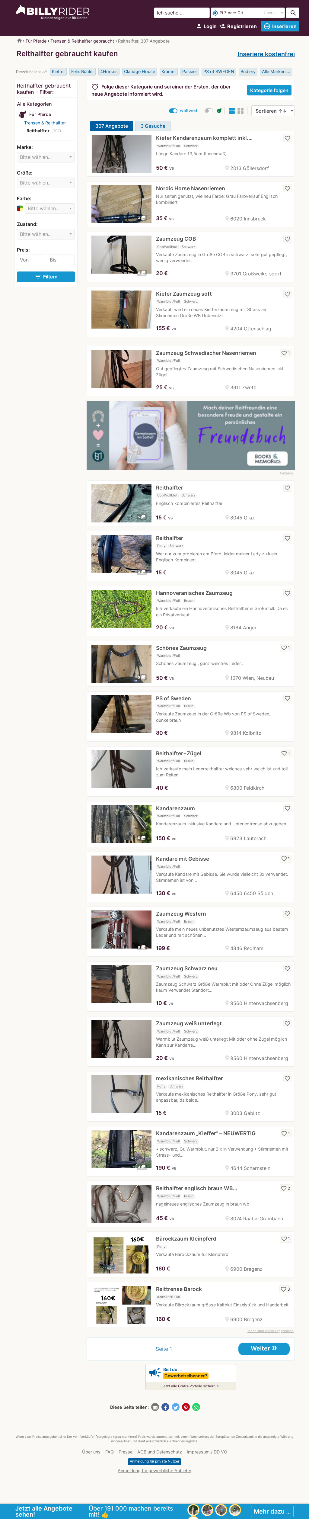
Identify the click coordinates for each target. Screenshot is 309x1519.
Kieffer (58, 71)
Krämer (168, 71)
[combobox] (46, 157)
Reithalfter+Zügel (178, 753)
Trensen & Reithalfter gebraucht (82, 40)
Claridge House (139, 71)
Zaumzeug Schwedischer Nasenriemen (206, 353)
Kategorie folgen (269, 90)
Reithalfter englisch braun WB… (196, 1188)
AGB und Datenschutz (159, 1451)
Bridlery (248, 71)
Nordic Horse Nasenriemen (190, 188)
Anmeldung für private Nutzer (154, 1461)
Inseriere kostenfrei (266, 54)
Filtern (46, 276)
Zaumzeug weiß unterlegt (189, 1023)
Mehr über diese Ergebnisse (270, 1331)
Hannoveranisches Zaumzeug (194, 593)
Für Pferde (36, 40)
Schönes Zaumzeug (181, 648)
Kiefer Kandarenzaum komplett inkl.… (204, 138)
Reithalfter (169, 487)
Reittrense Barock (179, 1289)
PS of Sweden (173, 698)
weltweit (188, 110)
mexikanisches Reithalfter (189, 1078)
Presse (125, 1451)
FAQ (109, 1451)
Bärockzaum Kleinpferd (186, 1238)
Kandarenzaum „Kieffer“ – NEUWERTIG (206, 1133)
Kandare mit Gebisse (182, 859)
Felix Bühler (82, 71)
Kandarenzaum (175, 808)
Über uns (91, 1451)
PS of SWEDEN (218, 71)
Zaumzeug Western (181, 913)
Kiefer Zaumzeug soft (184, 294)
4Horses (109, 71)
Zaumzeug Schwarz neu (187, 968)
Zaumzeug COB (176, 239)
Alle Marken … (276, 71)
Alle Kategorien (34, 104)
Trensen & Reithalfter (45, 122)
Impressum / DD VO (207, 1451)
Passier (189, 71)
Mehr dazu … (272, 1511)
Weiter (264, 1348)
